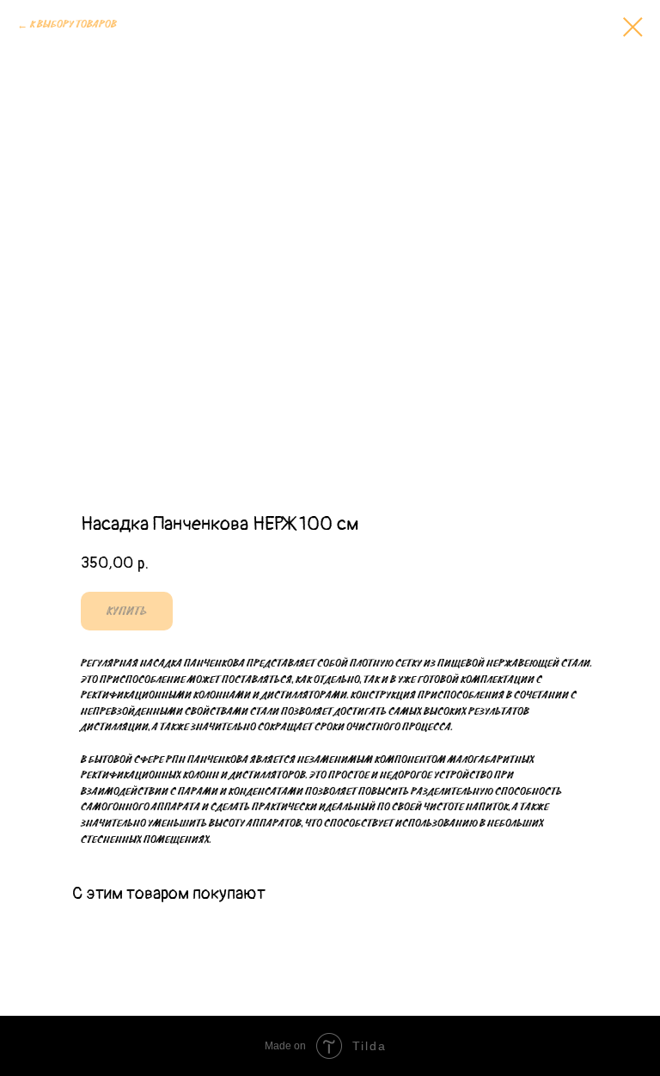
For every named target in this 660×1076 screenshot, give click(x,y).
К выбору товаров (73, 24)
